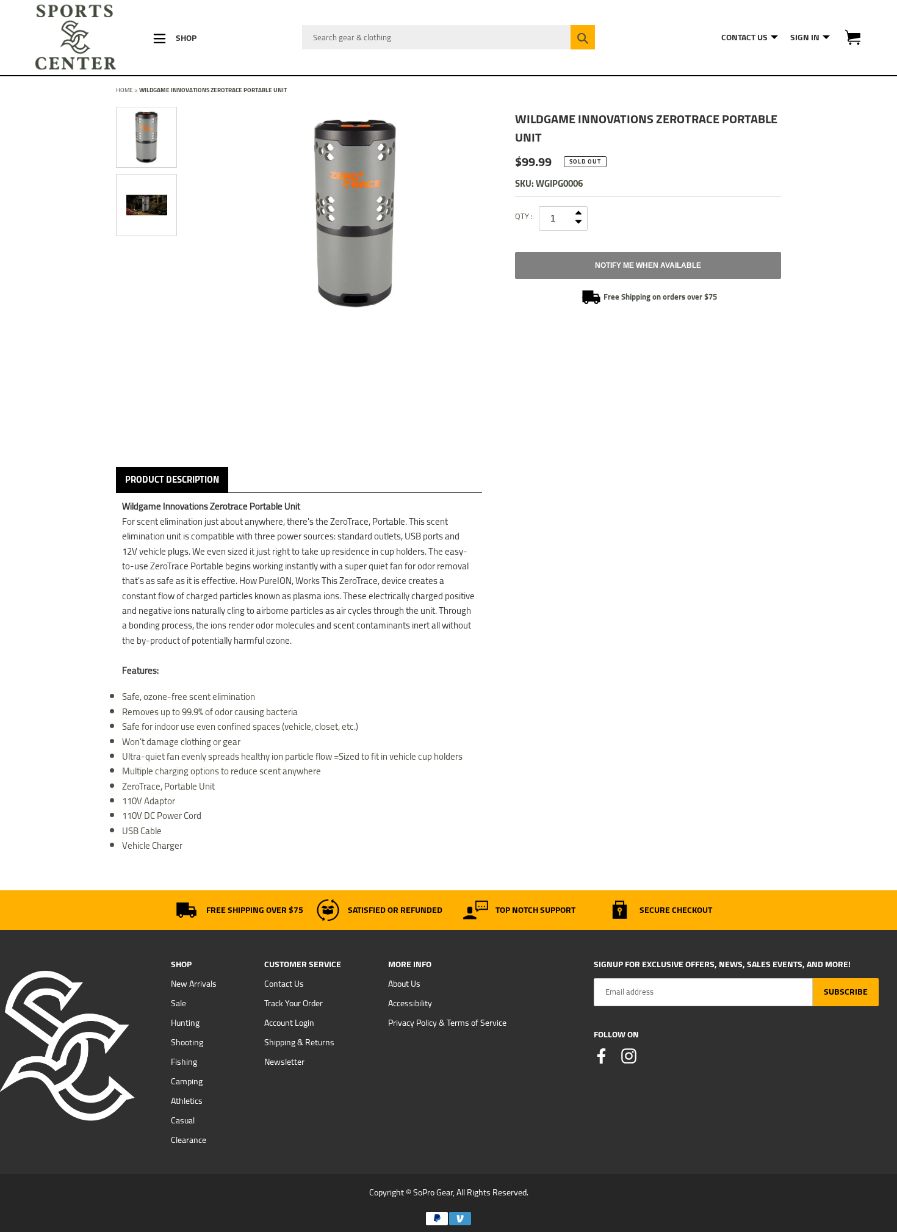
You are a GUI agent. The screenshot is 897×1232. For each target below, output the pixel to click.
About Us (404, 984)
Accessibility (410, 1003)
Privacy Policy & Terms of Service (447, 1023)
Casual (183, 1120)
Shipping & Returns (299, 1042)
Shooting (187, 1042)
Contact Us (284, 984)
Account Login (289, 1023)
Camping (187, 1081)
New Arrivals (194, 984)
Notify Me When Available (648, 265)
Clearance (188, 1140)
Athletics (187, 1101)
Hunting (185, 1023)
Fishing (184, 1062)
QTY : (524, 216)
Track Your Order (293, 1003)
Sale (178, 1003)
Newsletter (284, 1062)
